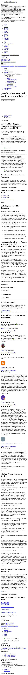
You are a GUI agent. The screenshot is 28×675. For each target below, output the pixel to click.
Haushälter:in (10, 77)
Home (5, 68)
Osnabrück (6, 48)
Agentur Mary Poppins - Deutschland (10, 55)
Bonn (5, 25)
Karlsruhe (6, 39)
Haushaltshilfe (10, 81)
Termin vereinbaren (5, 60)
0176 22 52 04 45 (5, 197)
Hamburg (6, 35)
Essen (5, 31)
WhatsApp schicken (5, 59)
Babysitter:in (10, 85)
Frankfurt (6, 32)
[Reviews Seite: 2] (2, 468)
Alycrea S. (3, 402)
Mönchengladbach (8, 44)
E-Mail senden (4, 57)
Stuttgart (6, 52)
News (5, 634)
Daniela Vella (4, 350)
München (6, 45)
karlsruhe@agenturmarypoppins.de (9, 626)
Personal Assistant (11, 82)
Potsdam (6, 49)
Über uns (6, 70)
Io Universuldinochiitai (6, 443)
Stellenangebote (8, 88)
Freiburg (6, 34)
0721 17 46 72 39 (5, 195)
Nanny (8, 78)
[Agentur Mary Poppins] (8, 62)
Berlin (5, 24)
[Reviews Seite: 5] (6, 468)
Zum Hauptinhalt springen (10, 2)
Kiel (5, 41)
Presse (5, 635)
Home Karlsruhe (8, 115)
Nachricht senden (5, 609)
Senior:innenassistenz (12, 86)
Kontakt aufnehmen (5, 310)
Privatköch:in (10, 84)
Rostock (6, 51)
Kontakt (6, 89)
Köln (5, 42)
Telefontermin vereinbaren (7, 200)
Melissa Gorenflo (5, 328)
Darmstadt (6, 28)
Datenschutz (7, 671)
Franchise (8, 649)
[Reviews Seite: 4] (5, 468)
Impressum (6, 669)
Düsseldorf (6, 29)
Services (6, 72)
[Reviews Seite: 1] (1, 468)
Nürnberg (6, 46)
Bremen (6, 27)
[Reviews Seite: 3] (3, 468)
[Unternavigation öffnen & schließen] (10, 72)
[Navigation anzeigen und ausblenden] (3, 64)
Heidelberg (6, 36)
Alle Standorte (4, 4)
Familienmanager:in (12, 79)
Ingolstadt (6, 38)
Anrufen (3, 56)
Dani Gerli (3, 367)
